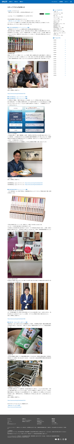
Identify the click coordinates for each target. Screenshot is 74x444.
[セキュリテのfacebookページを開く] (58, 439)
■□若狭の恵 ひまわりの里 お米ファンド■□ (18, 322)
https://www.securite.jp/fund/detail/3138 (16, 93)
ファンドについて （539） (58, 13)
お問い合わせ (39, 423)
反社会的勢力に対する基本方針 (57, 427)
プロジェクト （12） (57, 14)
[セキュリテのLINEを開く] (65, 439)
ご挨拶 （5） (56, 11)
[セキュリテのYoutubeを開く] (56, 439)
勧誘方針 (49, 427)
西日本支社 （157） (57, 26)
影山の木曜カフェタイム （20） (59, 23)
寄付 (8, 422)
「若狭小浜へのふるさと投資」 (14, 20)
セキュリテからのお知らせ (16, 7)
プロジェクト (10, 421)
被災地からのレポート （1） (59, 30)
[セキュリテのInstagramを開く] (63, 439)
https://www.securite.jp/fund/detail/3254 (16, 400)
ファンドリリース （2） (58, 19)
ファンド (9, 420)
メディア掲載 (54, 422)
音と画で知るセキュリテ (12, 423)
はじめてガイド (39, 420)
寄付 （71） (56, 15)
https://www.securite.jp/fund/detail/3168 (16, 318)
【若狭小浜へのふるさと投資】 (14, 405)
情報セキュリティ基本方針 (21, 427)
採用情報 (53, 421)
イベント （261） (57, 18)
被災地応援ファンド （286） (59, 27)
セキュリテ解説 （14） (58, 28)
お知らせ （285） (57, 20)
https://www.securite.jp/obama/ (14, 407)
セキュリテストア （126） (58, 16)
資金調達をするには (40, 421)
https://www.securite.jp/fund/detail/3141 (34, 184)
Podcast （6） (56, 22)
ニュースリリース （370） (58, 35)
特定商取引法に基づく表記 (31, 427)
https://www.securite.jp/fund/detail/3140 (34, 182)
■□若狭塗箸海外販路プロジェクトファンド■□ (18, 189)
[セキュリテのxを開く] (61, 439)
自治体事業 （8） (57, 24)
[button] (60, 40)
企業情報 (53, 420)
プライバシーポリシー (12, 427)
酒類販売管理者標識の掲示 (42, 427)
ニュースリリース (55, 423)
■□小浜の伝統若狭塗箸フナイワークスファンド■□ (19, 27)
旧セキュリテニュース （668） (59, 31)
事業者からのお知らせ (26, 421)
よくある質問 (39, 422)
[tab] (60, 40)
